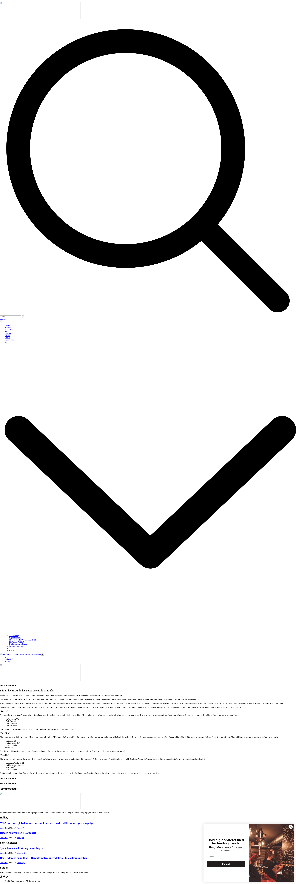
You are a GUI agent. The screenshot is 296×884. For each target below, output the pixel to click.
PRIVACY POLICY (17, 642)
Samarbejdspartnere (16, 646)
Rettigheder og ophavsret (18, 644)
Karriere (8, 334)
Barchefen (4, 828)
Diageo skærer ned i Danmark (18, 832)
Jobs (6, 331)
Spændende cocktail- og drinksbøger (21, 848)
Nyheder (8, 327)
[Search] (23, 317)
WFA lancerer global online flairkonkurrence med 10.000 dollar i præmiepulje (46, 822)
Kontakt (12, 650)
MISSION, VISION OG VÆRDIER (23, 640)
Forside (7, 325)
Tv (10, 648)
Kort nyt (8, 329)
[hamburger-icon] (1, 321)
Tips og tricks (9, 340)
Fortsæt (226, 864)
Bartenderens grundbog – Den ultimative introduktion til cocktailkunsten (43, 857)
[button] (148, 314)
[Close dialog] (291, 827)
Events (7, 336)
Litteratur (20, 853)
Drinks (7, 338)
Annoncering (14, 636)
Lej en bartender (15, 638)
